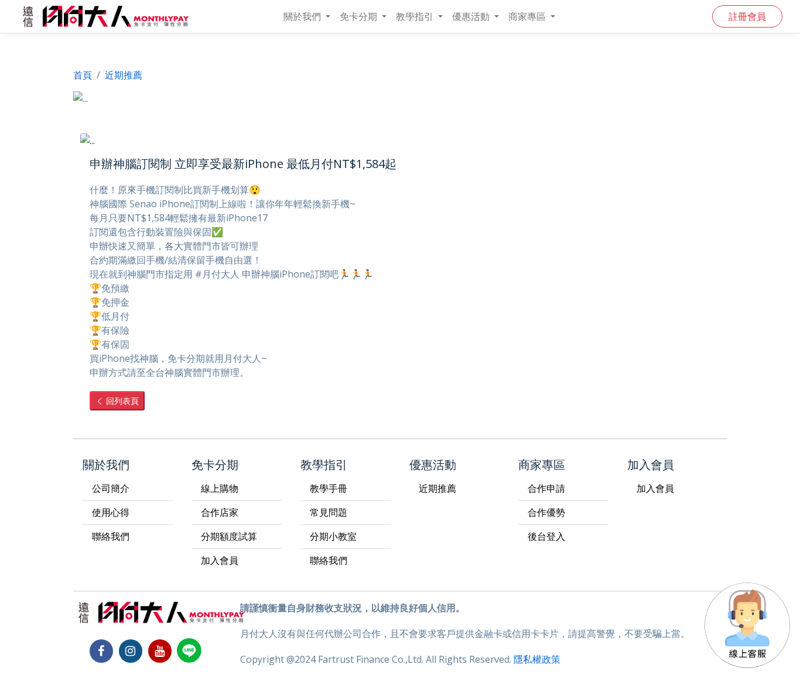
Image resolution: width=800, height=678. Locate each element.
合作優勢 (546, 512)
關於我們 (303, 16)
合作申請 (546, 488)
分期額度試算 (229, 536)
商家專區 (528, 16)
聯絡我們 (110, 536)
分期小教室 (333, 536)
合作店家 (219, 512)
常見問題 (328, 512)
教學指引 (416, 16)
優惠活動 (472, 16)
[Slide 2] (421, 89)
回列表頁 (121, 400)
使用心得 (110, 512)
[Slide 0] (379, 89)
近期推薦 (437, 488)
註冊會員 (747, 16)
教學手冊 (328, 488)
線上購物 (219, 488)
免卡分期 (360, 16)
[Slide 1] (400, 89)
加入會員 (219, 560)
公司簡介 (110, 488)
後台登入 (546, 536)
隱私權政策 (537, 659)
